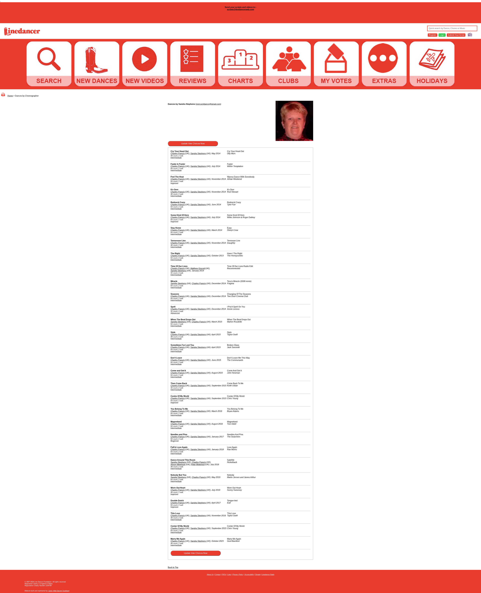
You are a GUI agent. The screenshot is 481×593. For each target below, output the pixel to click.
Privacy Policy (238, 574)
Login (442, 35)
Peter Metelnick (198, 464)
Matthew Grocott (197, 268)
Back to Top (173, 567)
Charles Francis (178, 153)
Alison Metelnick (178, 464)
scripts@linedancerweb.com (240, 9)
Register (432, 35)
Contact (218, 574)
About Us (210, 574)
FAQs (224, 574)
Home (10, 96)
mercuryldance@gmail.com (208, 104)
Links (229, 574)
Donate (257, 574)
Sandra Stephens (198, 153)
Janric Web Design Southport (58, 591)
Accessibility (249, 574)
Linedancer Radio (268, 574)
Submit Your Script (456, 35)
